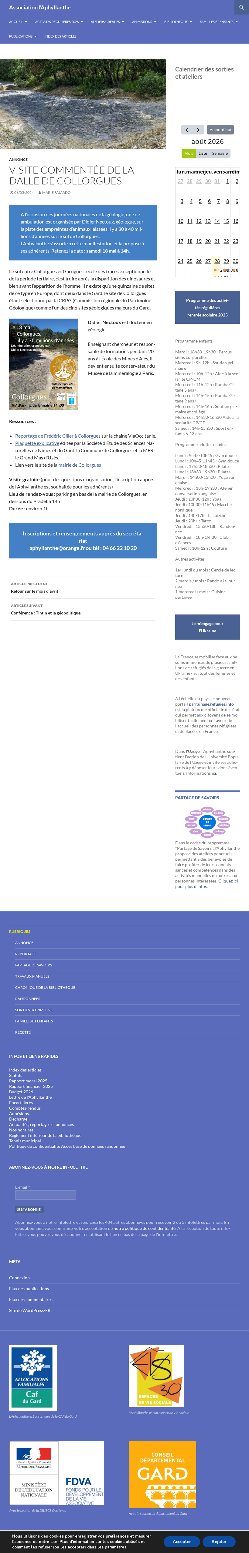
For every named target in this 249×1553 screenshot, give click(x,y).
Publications (20, 36)
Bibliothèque (176, 22)
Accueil (16, 22)
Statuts (15, 1075)
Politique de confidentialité (34, 1146)
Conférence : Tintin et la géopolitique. (46, 609)
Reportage (25, 954)
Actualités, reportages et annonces (41, 1124)
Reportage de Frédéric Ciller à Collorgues (58, 436)
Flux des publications (29, 1288)
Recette (23, 1032)
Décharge (18, 1118)
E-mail (22, 1187)
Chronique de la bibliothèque (45, 987)
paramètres (115, 1547)
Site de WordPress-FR (29, 1310)
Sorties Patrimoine (34, 1010)
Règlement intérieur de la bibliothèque (45, 1135)
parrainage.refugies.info (211, 704)
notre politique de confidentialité (145, 1228)
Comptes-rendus (25, 1108)
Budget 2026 (21, 1091)
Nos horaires (21, 1129)
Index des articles (61, 36)
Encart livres (21, 1102)
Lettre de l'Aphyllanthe (30, 1097)
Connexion (19, 1277)
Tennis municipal (25, 1140)
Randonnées (27, 998)
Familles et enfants (217, 22)
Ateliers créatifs (105, 22)
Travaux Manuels (32, 976)
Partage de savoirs (33, 965)
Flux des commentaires (31, 1299)
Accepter (182, 1542)
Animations (142, 22)
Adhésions (19, 1113)
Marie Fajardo (56, 192)
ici (214, 773)
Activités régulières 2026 (57, 22)
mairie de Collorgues (79, 465)
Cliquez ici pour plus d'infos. (206, 883)
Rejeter (219, 1542)
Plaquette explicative (37, 443)
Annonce (18, 159)
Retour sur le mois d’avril (34, 587)
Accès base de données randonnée (93, 1146)
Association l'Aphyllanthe (40, 7)
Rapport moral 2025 (28, 1080)
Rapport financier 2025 (31, 1086)
